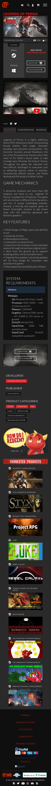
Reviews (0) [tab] (41, 130)
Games (10, 411)
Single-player (23, 411)
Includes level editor (16, 420)
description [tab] (9, 130)
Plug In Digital (13, 394)
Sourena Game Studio (16, 381)
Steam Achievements (16, 416)
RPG (32, 406)
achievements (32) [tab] (26, 130)
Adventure (22, 406)
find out (15, 451)
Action (10, 406)
